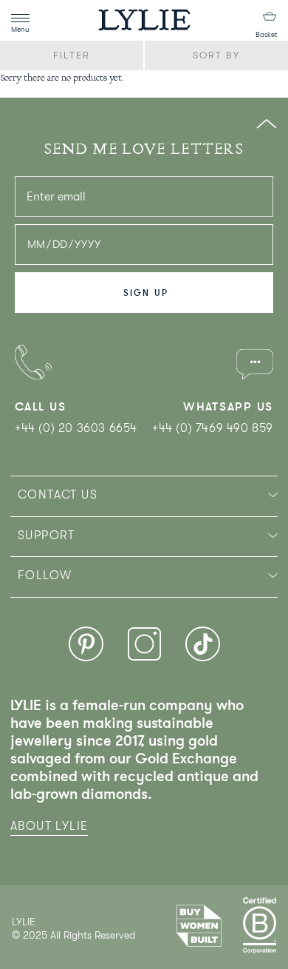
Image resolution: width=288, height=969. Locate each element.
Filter (71, 55)
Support (46, 535)
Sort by (217, 55)
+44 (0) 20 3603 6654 (76, 428)
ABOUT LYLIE (49, 826)
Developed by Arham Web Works (56, 950)
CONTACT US (57, 495)
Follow (45, 575)
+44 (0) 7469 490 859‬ (212, 428)
